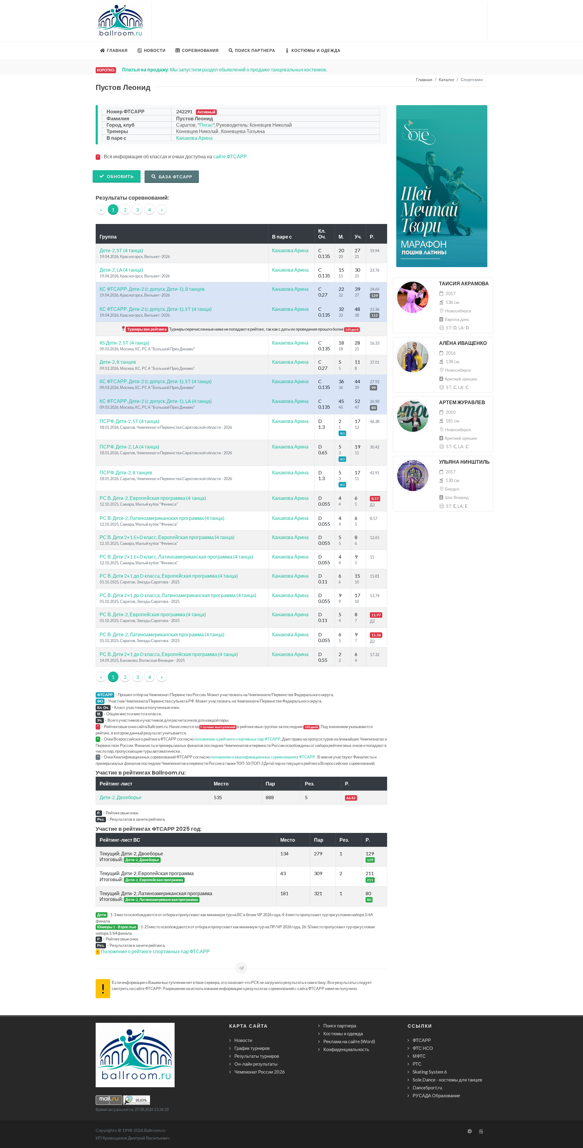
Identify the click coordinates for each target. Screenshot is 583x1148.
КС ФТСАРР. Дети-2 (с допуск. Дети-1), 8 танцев (152, 289)
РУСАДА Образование (436, 1095)
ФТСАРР (422, 1040)
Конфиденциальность (346, 1049)
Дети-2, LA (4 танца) (121, 270)
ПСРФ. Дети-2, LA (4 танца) (129, 446)
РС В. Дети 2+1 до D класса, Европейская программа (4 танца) (169, 576)
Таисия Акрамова (464, 283)
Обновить (120, 176)
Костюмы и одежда (343, 1033)
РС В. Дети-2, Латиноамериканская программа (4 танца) (162, 518)
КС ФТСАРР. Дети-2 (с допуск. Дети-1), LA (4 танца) (156, 401)
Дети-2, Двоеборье (120, 797)
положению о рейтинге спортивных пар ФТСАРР (237, 739)
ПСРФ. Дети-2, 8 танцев (126, 472)
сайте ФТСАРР (230, 156)
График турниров (252, 1048)
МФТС (419, 1056)
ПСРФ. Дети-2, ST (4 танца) (129, 421)
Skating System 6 (430, 1071)
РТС (417, 1064)
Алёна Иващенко (463, 343)
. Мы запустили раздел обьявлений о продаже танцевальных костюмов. (224, 69)
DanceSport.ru (427, 1087)
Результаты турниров (256, 1056)
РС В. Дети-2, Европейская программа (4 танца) (153, 498)
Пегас (206, 125)
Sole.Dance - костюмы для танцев (447, 1079)
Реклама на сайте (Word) (349, 1041)
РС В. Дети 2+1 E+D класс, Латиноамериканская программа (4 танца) (176, 556)
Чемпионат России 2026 (259, 1071)
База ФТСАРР (175, 176)
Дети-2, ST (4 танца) (121, 250)
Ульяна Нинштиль (464, 462)
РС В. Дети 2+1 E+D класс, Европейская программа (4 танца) (167, 537)
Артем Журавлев (462, 402)
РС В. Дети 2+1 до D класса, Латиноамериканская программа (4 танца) (178, 595)
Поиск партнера (339, 1025)
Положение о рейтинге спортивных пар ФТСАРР (155, 951)
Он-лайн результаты (256, 1064)
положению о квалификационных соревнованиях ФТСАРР (262, 756)
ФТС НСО (423, 1048)
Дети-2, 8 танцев (118, 362)
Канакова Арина (194, 138)
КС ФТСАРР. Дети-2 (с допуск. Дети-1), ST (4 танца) (156, 309)
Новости (243, 1040)
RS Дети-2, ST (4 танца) (124, 342)
